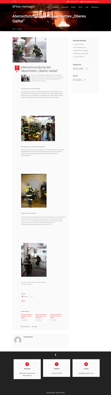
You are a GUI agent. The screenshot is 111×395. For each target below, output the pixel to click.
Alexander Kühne (26, 326)
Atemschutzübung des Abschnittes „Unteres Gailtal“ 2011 (41, 316)
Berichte (73, 7)
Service (80, 7)
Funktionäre (55, 7)
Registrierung (94, 7)
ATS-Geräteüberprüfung (80, 47)
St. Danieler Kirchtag (79, 44)
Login (86, 7)
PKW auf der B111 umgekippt (81, 50)
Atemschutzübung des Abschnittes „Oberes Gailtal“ (39, 69)
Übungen (19, 29)
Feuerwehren (64, 7)
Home (48, 7)
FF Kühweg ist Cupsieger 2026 (81, 53)
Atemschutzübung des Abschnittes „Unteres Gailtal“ (26, 316)
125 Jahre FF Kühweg (79, 56)
